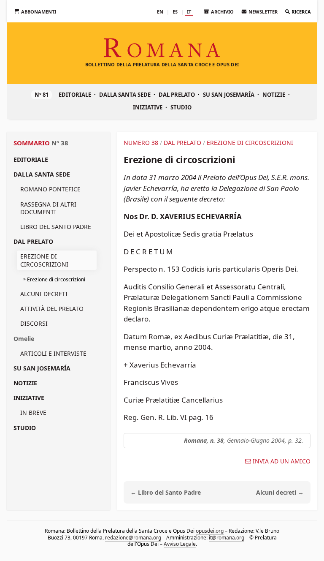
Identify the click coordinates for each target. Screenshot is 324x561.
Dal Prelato (177, 94)
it (189, 11)
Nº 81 (42, 94)
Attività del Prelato (52, 309)
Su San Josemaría (228, 94)
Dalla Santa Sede (125, 94)
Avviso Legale (180, 543)
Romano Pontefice (50, 189)
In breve (33, 412)
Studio (181, 107)
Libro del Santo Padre (55, 227)
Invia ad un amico (281, 461)
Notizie (273, 94)
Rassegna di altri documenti (48, 208)
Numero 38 (141, 143)
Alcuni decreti (44, 294)
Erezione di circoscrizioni (44, 260)
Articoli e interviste (53, 353)
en (160, 11)
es (175, 11)
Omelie (24, 339)
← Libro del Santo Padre (165, 492)
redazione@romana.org (133, 537)
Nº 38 (59, 143)
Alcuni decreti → (280, 492)
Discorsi (34, 323)
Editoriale (75, 94)
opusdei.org (210, 530)
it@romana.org (226, 537)
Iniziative (147, 107)
